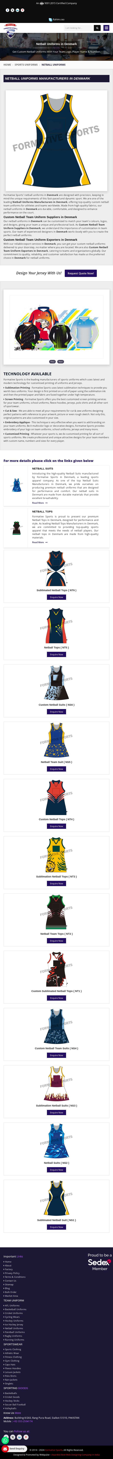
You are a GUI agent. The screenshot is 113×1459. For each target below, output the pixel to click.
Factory (8, 1269)
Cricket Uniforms (13, 1313)
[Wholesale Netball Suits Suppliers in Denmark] (17, 485)
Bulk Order (10, 1292)
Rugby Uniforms (13, 1335)
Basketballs (10, 1393)
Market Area (11, 1295)
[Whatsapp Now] (5, 1440)
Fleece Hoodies (12, 1368)
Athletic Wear (11, 1353)
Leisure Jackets (12, 1372)
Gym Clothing (11, 1360)
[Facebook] (7, 10)
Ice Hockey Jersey (13, 1324)
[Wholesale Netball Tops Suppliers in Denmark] (17, 528)
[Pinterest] (22, 10)
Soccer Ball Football (15, 1404)
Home (7, 64)
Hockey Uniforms (13, 1320)
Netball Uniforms (13, 1328)
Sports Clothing (12, 1349)
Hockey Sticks (11, 1400)
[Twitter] (12, 10)
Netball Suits (42, 468)
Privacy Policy (12, 1273)
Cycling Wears (12, 1316)
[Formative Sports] (11, 31)
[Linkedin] (17, 10)
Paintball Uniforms (14, 1332)
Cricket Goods (12, 1396)
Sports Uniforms (26, 64)
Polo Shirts (10, 1375)
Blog (7, 1288)
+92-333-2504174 (23, 1421)
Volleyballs (10, 1408)
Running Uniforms (14, 1339)
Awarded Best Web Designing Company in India (75, 1454)
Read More (38, 502)
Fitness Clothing (13, 1356)
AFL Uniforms (11, 1305)
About (7, 1265)
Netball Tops (42, 511)
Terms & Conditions (14, 1276)
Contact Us (10, 1280)
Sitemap (8, 1284)
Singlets (8, 1383)
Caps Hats (9, 1364)
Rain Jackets (10, 1379)
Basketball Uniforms (15, 1309)
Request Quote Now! (81, 273)
